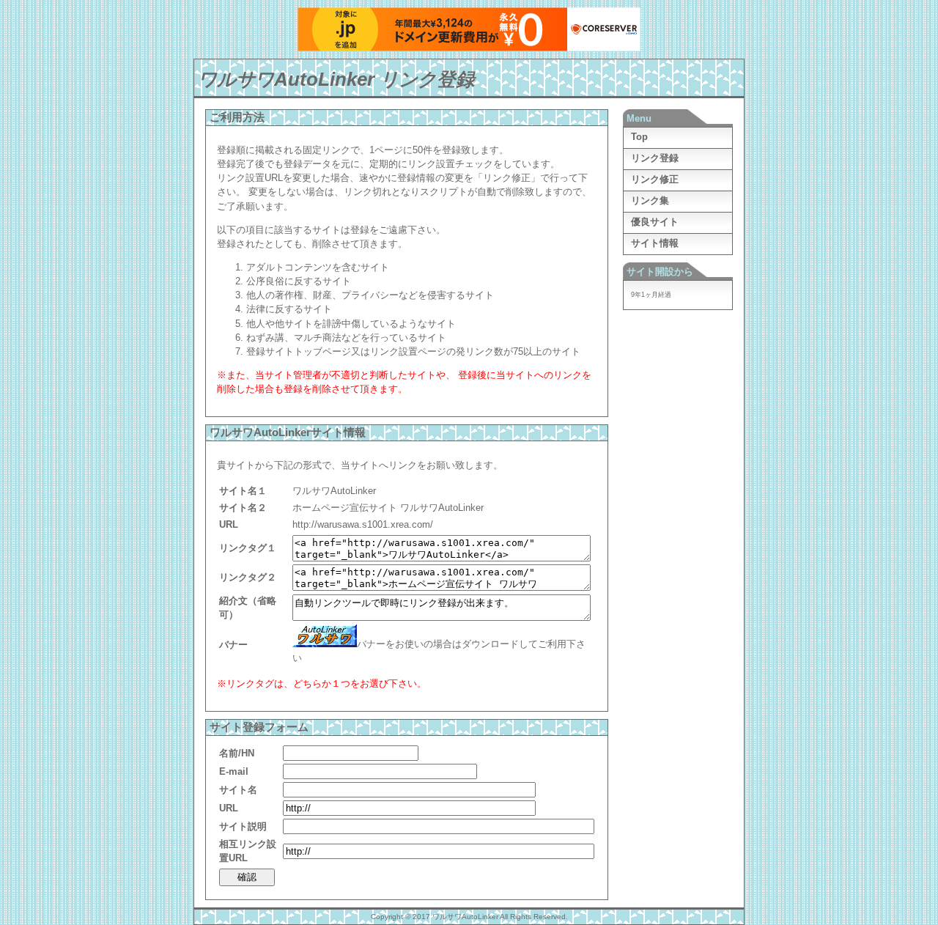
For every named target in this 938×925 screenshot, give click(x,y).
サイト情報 (655, 242)
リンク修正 (655, 179)
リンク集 (650, 200)
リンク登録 (655, 157)
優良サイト (655, 221)
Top (639, 136)
